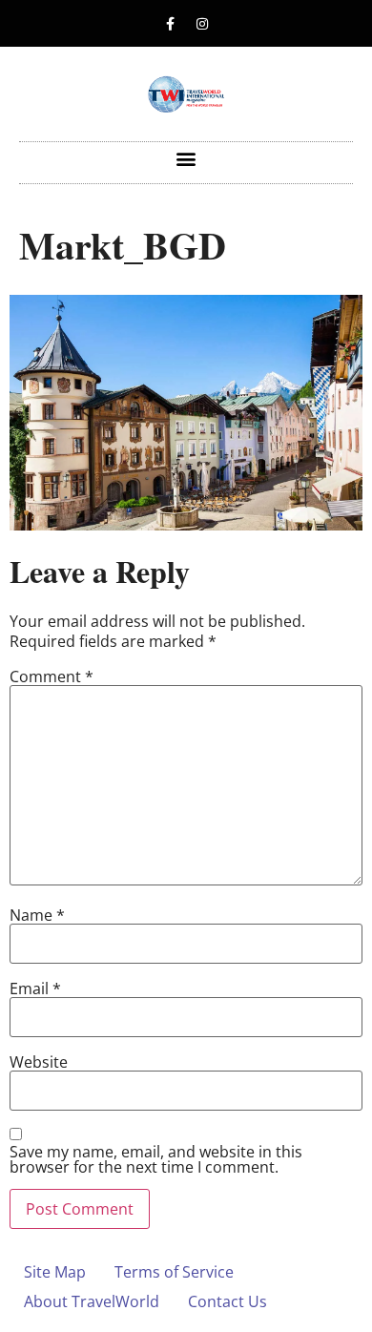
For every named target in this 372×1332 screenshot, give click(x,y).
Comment (51, 676)
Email (35, 988)
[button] (186, 158)
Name (37, 915)
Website (39, 1062)
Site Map (55, 1271)
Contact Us (227, 1301)
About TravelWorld (91, 1301)
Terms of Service (174, 1271)
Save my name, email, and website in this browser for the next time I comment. (156, 1159)
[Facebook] (170, 23)
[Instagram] (202, 23)
